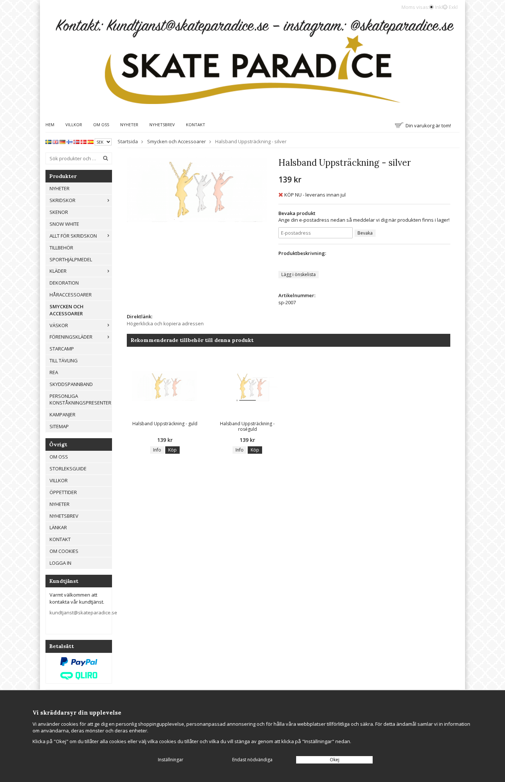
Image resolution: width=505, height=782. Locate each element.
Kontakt (195, 124)
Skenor (59, 212)
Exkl (453, 7)
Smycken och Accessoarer (67, 310)
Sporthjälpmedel (71, 259)
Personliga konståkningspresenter (80, 399)
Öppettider (63, 492)
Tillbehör (61, 247)
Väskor (59, 325)
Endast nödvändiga (252, 759)
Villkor (73, 124)
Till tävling (64, 360)
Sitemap (59, 426)
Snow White (64, 224)
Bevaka (365, 233)
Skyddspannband (71, 384)
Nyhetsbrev (162, 124)
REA (54, 372)
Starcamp (62, 348)
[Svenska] (48, 141)
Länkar (58, 527)
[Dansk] (84, 141)
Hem (49, 124)
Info (157, 450)
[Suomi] (69, 141)
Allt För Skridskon (73, 235)
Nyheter (129, 124)
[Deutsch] (62, 141)
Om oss (101, 124)
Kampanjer (62, 414)
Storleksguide (68, 468)
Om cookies (64, 551)
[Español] (91, 141)
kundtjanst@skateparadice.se (83, 612)
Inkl (439, 7)
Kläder (58, 271)
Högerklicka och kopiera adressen (165, 323)
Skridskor (62, 200)
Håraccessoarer (71, 294)
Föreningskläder (71, 336)
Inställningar (170, 759)
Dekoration (64, 282)
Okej (334, 759)
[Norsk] (76, 141)
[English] (55, 141)
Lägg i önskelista (298, 274)
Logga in (60, 563)
